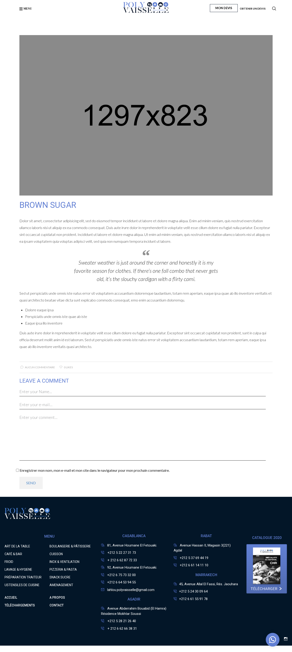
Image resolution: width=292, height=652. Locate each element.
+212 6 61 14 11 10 (194, 565)
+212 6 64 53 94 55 (121, 582)
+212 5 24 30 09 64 (193, 591)
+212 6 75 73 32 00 (121, 575)
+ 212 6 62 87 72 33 (122, 560)
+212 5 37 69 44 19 (194, 558)
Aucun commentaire (40, 367)
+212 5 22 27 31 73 (121, 553)
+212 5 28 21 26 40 (121, 621)
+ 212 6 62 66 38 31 (122, 628)
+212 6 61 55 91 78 (193, 599)
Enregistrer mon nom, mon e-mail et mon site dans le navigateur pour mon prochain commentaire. (94, 470)
